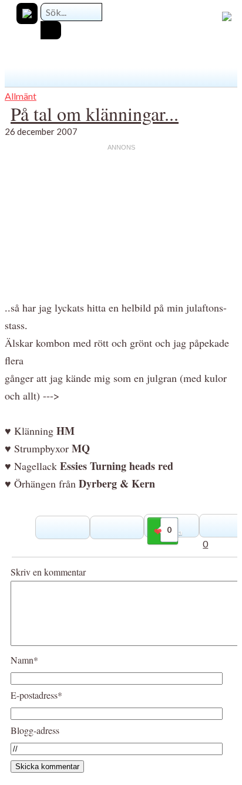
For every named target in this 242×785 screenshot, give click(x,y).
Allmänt (20, 95)
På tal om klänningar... (95, 113)
